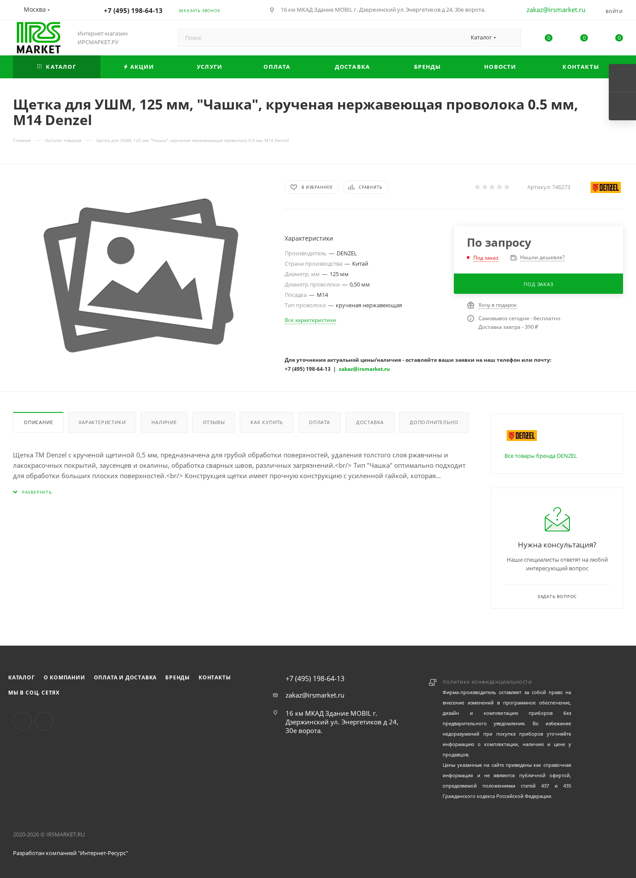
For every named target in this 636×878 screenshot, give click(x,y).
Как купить (267, 422)
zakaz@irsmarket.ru (556, 9)
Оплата (319, 422)
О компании (64, 677)
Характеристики (102, 422)
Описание (38, 422)
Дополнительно (434, 422)
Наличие (164, 422)
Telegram (44, 721)
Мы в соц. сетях (34, 692)
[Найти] (510, 38)
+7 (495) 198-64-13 (133, 10)
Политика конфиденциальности (487, 682)
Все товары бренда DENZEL (540, 456)
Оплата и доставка (125, 677)
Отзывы (214, 422)
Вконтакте (22, 721)
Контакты (215, 677)
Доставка (370, 422)
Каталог (21, 677)
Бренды (177, 677)
